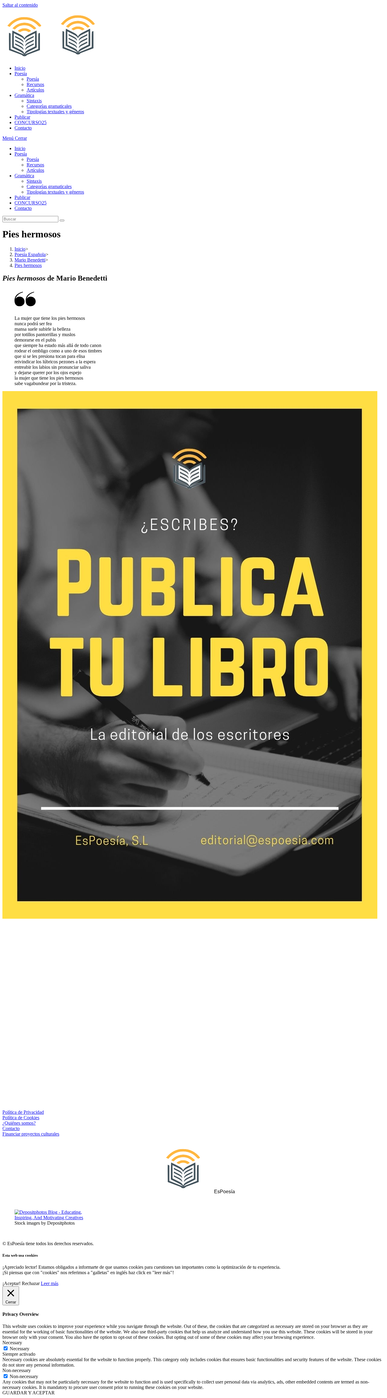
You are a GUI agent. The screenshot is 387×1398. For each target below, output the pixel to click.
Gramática (24, 175)
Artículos (35, 170)
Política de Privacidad (23, 1112)
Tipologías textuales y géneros (55, 191)
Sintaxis (34, 181)
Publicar (22, 197)
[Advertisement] (193, 973)
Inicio (20, 148)
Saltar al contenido (20, 5)
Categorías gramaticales (49, 186)
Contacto (23, 208)
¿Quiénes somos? (19, 1123)
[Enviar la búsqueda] (62, 220)
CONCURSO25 (31, 202)
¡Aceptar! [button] (11, 1283)
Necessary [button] (12, 1342)
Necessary (19, 1348)
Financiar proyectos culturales (30, 1133)
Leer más (49, 1283)
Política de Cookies (20, 1117)
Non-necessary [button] (16, 1370)
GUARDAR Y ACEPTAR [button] (28, 1392)
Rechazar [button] (31, 1283)
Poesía (21, 153)
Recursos (35, 164)
